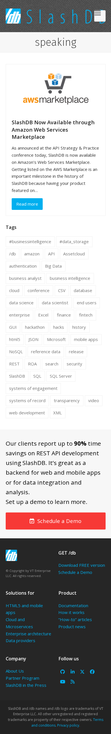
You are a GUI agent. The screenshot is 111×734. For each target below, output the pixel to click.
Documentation (73, 605)
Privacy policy (68, 725)
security (74, 364)
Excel (43, 315)
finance (64, 315)
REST (14, 364)
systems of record (27, 400)
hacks (58, 327)
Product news (72, 626)
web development (27, 412)
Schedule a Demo (75, 572)
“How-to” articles (75, 619)
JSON (33, 339)
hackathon (35, 327)
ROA (32, 364)
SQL (37, 376)
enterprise (19, 315)
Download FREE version (81, 565)
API (51, 254)
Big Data (53, 266)
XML (57, 412)
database (83, 290)
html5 (14, 339)
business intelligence (70, 278)
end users (86, 302)
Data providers (20, 640)
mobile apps (86, 339)
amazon (32, 254)
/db (12, 254)
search (51, 364)
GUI (13, 327)
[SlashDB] (11, 555)
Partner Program (22, 678)
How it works (71, 612)
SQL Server (61, 376)
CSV (61, 290)
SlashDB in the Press (26, 685)
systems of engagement (33, 388)
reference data (45, 351)
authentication (23, 266)
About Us (15, 671)
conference (39, 290)
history (79, 327)
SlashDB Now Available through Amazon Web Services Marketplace (53, 129)
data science (21, 302)
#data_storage (74, 241)
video (93, 400)
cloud (14, 290)
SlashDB (17, 376)
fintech (85, 315)
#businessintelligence (30, 241)
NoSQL (16, 351)
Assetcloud (74, 254)
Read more (27, 204)
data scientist (55, 302)
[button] (100, 16)
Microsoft (56, 339)
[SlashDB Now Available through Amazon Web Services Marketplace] (55, 88)
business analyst (25, 278)
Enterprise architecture (28, 633)
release (76, 351)
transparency (67, 400)
